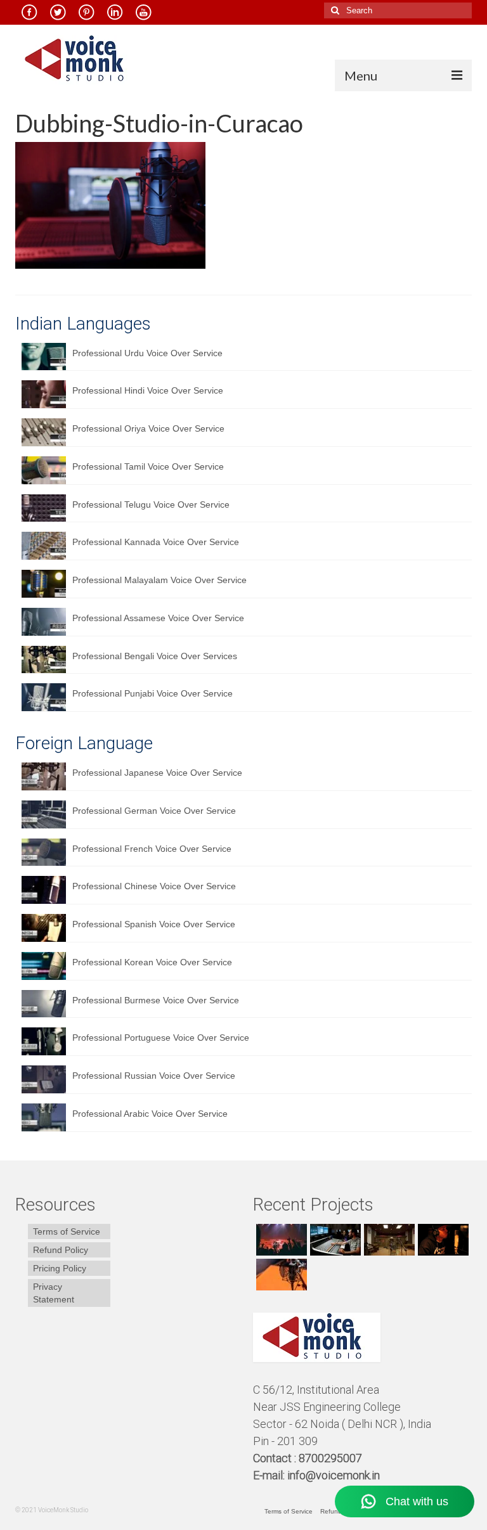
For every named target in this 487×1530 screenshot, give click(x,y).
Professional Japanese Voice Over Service (157, 773)
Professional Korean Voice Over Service (152, 962)
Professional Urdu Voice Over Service (147, 353)
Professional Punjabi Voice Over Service (152, 693)
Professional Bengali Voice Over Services (154, 656)
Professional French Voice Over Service (151, 849)
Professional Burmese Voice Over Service (155, 1000)
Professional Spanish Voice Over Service (153, 924)
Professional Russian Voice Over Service (153, 1075)
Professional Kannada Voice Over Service (155, 542)
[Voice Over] (280, 1274)
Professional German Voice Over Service (154, 811)
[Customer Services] (280, 1240)
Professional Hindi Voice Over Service (147, 390)
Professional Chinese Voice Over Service (154, 886)
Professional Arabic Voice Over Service (150, 1114)
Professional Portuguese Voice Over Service (160, 1037)
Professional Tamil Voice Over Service (148, 466)
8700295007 (332, 1458)
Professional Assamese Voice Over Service (158, 618)
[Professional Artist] (334, 1240)
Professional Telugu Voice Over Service (151, 504)
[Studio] (442, 1240)
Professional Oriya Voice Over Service (148, 428)
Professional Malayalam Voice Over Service (159, 580)
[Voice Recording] (388, 1240)
